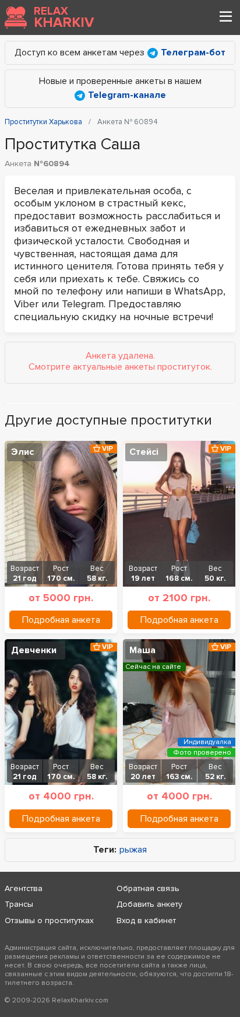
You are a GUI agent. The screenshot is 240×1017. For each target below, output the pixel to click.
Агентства (24, 888)
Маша (142, 650)
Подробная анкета (61, 620)
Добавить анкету (149, 904)
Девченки (34, 650)
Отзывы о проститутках (49, 920)
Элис (22, 452)
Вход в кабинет (146, 920)
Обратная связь (148, 888)
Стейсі (143, 452)
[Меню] (225, 17)
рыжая (133, 849)
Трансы (19, 904)
